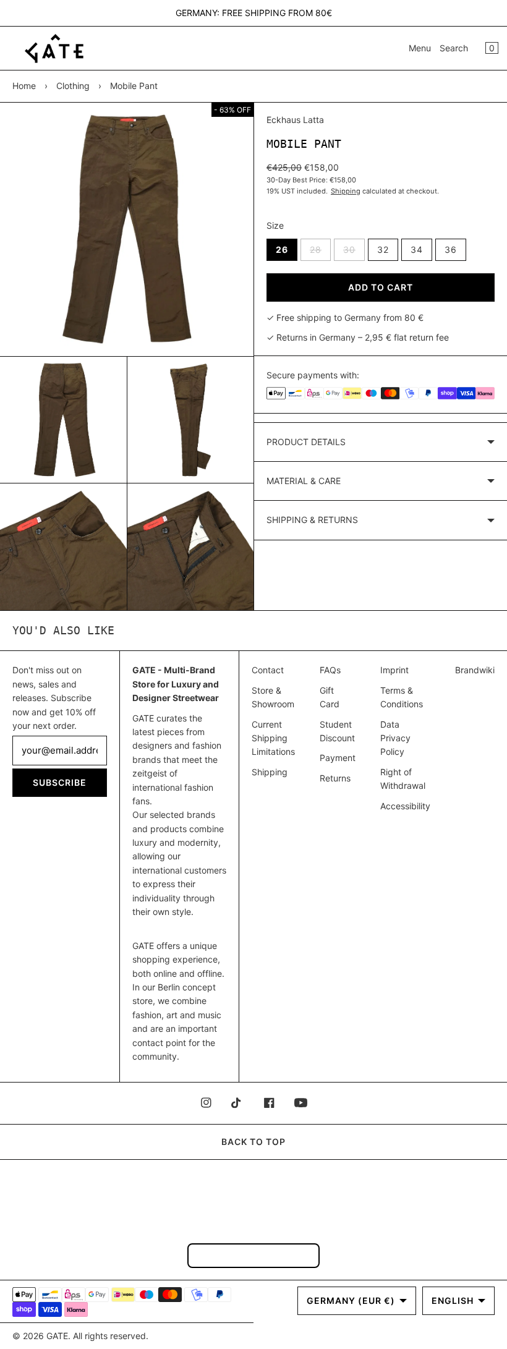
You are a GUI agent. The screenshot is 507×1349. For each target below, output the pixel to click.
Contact (268, 670)
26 (282, 249)
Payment (338, 757)
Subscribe (60, 782)
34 (417, 249)
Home (24, 85)
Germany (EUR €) (351, 1300)
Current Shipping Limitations (273, 738)
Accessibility (405, 806)
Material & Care (303, 480)
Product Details (306, 441)
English (453, 1300)
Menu (420, 48)
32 (383, 249)
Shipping (345, 191)
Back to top (253, 1141)
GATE (57, 1335)
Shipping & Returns (312, 519)
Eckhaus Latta (295, 119)
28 (320, 252)
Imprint (394, 670)
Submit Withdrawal (253, 1255)
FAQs (330, 670)
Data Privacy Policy (395, 738)
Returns (335, 778)
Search (454, 48)
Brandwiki (475, 670)
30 (354, 252)
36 (451, 249)
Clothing (73, 85)
